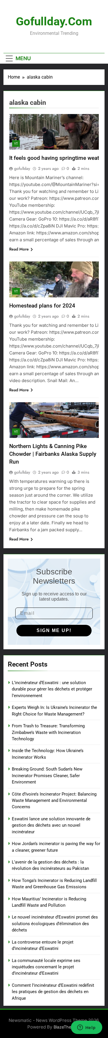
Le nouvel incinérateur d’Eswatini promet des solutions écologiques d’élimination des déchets (55, 923)
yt (16, 143)
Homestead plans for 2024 (42, 305)
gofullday (22, 168)
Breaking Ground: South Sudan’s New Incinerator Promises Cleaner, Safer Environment (47, 775)
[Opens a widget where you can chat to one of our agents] (86, 1028)
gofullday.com (54, 21)
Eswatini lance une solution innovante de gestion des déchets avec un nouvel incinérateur (51, 825)
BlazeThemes (66, 1026)
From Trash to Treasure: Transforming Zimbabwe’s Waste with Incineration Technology (48, 732)
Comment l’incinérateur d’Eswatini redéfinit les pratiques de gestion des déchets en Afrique (53, 992)
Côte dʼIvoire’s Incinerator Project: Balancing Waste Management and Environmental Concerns (54, 801)
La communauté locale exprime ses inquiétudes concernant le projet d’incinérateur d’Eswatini (46, 967)
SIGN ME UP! (54, 630)
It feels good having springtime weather (58, 158)
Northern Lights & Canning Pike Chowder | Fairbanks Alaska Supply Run (52, 454)
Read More (19, 249)
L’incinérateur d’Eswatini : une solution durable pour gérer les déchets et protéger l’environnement (52, 689)
